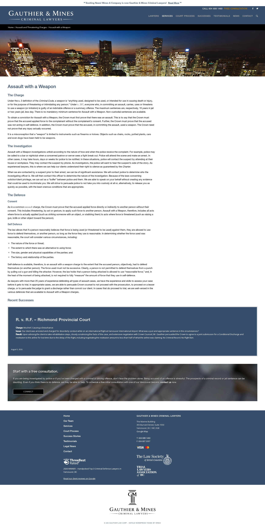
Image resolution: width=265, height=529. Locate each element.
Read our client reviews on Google (79, 478)
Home (66, 416)
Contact (67, 451)
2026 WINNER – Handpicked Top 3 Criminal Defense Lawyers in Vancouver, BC (92, 470)
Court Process (71, 431)
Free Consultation (235, 9)
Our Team (68, 421)
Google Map (142, 431)
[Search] (257, 22)
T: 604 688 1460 (143, 438)
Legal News (69, 446)
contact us (165, 382)
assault (28, 206)
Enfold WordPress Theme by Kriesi (145, 523)
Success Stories (72, 436)
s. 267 (80, 104)
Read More (173, 3)
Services (68, 426)
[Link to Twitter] (257, 8)
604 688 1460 (216, 9)
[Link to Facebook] (252, 8)
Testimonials (70, 441)
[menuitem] (236, 9)
